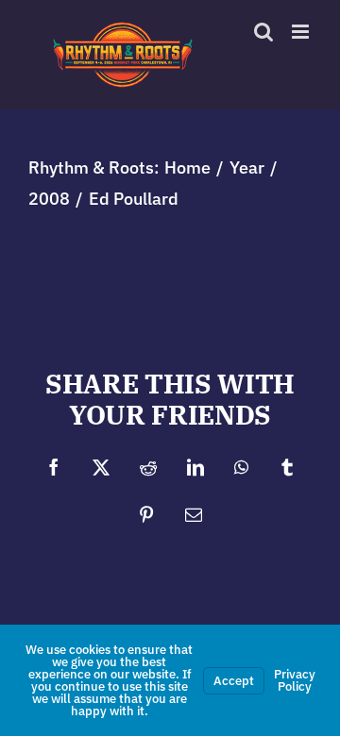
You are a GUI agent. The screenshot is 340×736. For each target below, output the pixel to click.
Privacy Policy (294, 680)
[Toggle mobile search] (302, 51)
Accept (233, 681)
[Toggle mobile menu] (302, 32)
